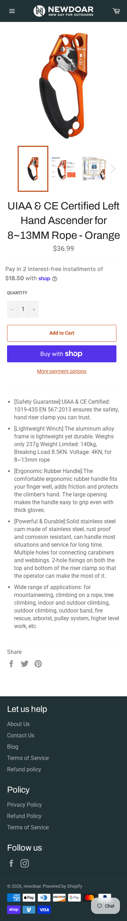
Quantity (17, 292)
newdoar (32, 886)
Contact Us (20, 735)
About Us (18, 724)
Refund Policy (24, 816)
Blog (12, 746)
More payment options (61, 371)
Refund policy (24, 769)
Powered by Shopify (62, 886)
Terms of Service (28, 758)
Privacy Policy (24, 804)
